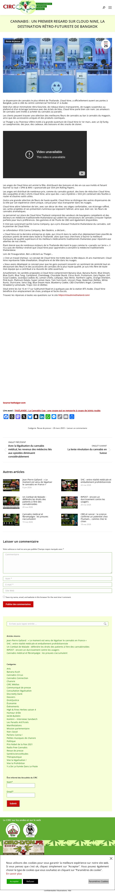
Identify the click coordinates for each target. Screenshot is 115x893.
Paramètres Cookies (99, 881)
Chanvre (11, 681)
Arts (9, 668)
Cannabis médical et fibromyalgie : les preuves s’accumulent (35, 516)
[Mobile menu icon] (110, 7)
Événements (13, 706)
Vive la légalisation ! (17, 760)
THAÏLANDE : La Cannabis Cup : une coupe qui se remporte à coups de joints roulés (57, 410)
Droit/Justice (13, 700)
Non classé (12, 732)
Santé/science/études (17, 754)
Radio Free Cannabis (17, 747)
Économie (11, 703)
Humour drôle (14, 713)
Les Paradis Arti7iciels (18, 722)
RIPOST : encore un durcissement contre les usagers (93, 499)
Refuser (30, 881)
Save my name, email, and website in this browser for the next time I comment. (38, 597)
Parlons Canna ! (14, 735)
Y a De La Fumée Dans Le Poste (22, 766)
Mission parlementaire (18, 728)
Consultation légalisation (19, 691)
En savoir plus (14, 873)
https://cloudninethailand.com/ (74, 295)
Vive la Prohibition (16, 763)
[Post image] (11, 485)
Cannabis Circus (15, 675)
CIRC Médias (13, 684)
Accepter (14, 881)
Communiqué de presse (19, 687)
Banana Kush (13, 672)
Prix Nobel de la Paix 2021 (20, 744)
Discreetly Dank (14, 694)
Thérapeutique (14, 757)
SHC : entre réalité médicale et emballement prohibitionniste (96, 480)
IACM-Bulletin (14, 716)
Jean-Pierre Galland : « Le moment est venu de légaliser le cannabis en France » (37, 482)
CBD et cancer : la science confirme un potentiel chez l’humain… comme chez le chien (94, 518)
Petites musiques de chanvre (21, 738)
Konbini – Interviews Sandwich (22, 719)
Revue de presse (13, 41)
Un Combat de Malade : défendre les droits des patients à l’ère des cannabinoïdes (34, 500)
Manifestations (14, 725)
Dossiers (11, 697)
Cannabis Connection (17, 678)
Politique (11, 741)
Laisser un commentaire (77, 428)
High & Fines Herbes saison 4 (21, 709)
